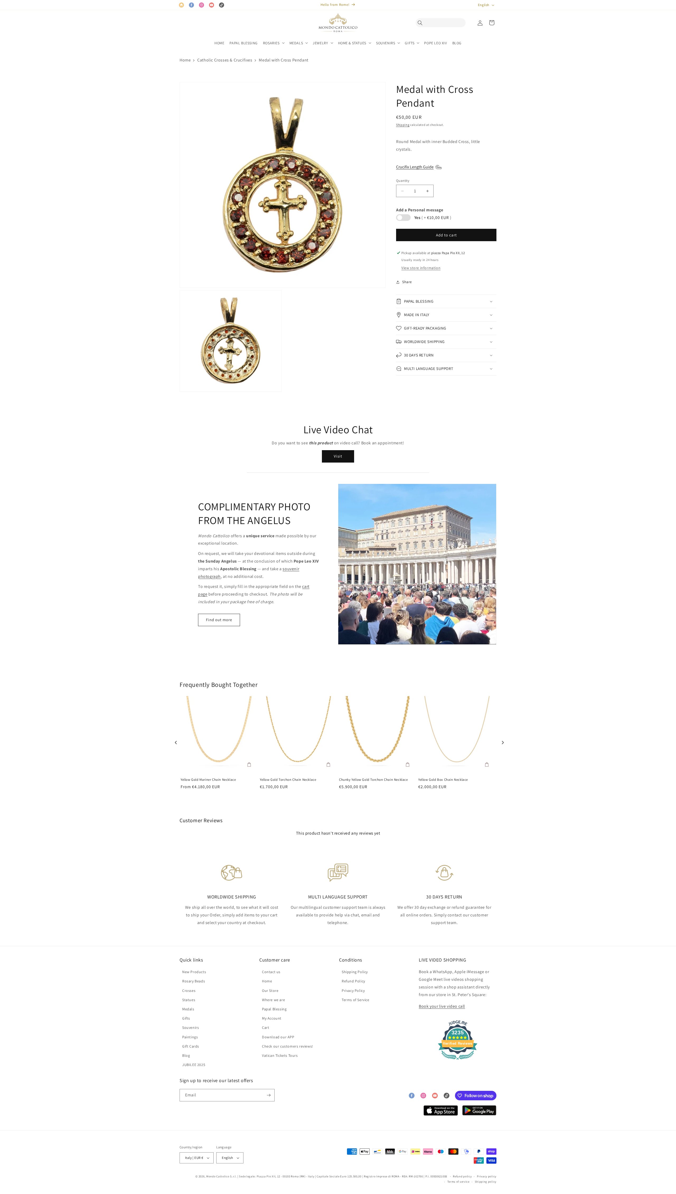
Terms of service (458, 1181)
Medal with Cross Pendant (283, 60)
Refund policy (462, 1176)
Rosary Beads (193, 981)
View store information (420, 267)
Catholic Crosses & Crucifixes (224, 60)
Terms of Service (355, 999)
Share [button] (407, 281)
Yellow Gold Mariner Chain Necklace (208, 780)
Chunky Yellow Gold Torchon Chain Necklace (373, 780)
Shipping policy (486, 1181)
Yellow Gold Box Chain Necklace (443, 780)
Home (185, 60)
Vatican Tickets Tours (280, 1055)
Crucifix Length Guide (415, 167)
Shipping (403, 125)
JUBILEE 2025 (193, 1064)
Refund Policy (353, 981)
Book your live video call (442, 1006)
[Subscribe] (268, 1095)
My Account (271, 1018)
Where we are (273, 999)
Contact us (271, 971)
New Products (194, 971)
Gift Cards (190, 1046)
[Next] (501, 740)
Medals (188, 1009)
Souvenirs (190, 1027)
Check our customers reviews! (287, 1046)
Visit (338, 456)
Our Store (270, 990)
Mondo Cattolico (217, 1176)
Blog (186, 1055)
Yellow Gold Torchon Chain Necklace (288, 780)
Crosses (188, 990)
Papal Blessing (274, 1009)
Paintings (190, 1037)
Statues (188, 999)
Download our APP (278, 1037)
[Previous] (174, 740)
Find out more (219, 619)
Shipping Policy (355, 971)
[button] (421, 22)
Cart (265, 1027)
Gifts (186, 1018)
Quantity (402, 180)
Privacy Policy (353, 990)
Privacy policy (486, 1176)
